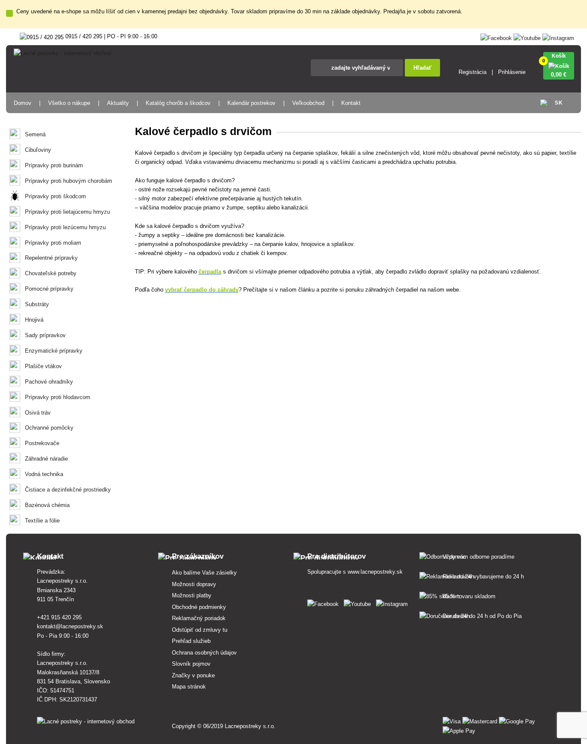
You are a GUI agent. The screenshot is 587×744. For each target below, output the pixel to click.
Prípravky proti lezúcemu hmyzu (65, 227)
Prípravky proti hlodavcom (57, 397)
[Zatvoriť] (9, 13)
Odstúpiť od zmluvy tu (199, 630)
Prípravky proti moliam (53, 243)
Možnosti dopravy (194, 584)
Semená (35, 134)
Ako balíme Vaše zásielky (204, 572)
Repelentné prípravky (51, 258)
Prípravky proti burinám (54, 165)
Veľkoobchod (308, 103)
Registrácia (472, 72)
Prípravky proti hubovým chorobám (68, 181)
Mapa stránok (189, 686)
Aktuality (118, 103)
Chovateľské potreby (50, 273)
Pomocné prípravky (49, 289)
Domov (22, 103)
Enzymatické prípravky (54, 350)
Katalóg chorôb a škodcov (178, 103)
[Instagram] (558, 36)
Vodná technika (44, 474)
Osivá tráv (38, 412)
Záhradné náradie (46, 458)
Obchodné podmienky (199, 607)
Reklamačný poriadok (199, 618)
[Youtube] (527, 36)
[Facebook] (496, 36)
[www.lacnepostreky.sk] (324, 602)
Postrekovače (42, 443)
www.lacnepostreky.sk (375, 572)
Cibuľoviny (38, 150)
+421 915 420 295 (59, 617)
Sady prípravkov (45, 335)
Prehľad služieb (191, 641)
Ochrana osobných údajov (204, 652)
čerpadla (210, 271)
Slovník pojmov (191, 664)
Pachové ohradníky (49, 381)
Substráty (37, 304)
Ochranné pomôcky (49, 427)
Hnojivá (34, 320)
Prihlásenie (512, 72)
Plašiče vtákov (43, 366)
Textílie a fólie (42, 520)
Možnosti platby (191, 595)
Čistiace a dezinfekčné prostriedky (68, 489)
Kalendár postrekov (251, 103)
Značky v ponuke (193, 675)
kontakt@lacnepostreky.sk (70, 626)
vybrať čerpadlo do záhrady (201, 289)
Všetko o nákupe (69, 103)
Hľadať (422, 68)
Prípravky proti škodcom (55, 196)
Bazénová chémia (47, 505)
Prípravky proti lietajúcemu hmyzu (67, 212)
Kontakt (351, 103)
